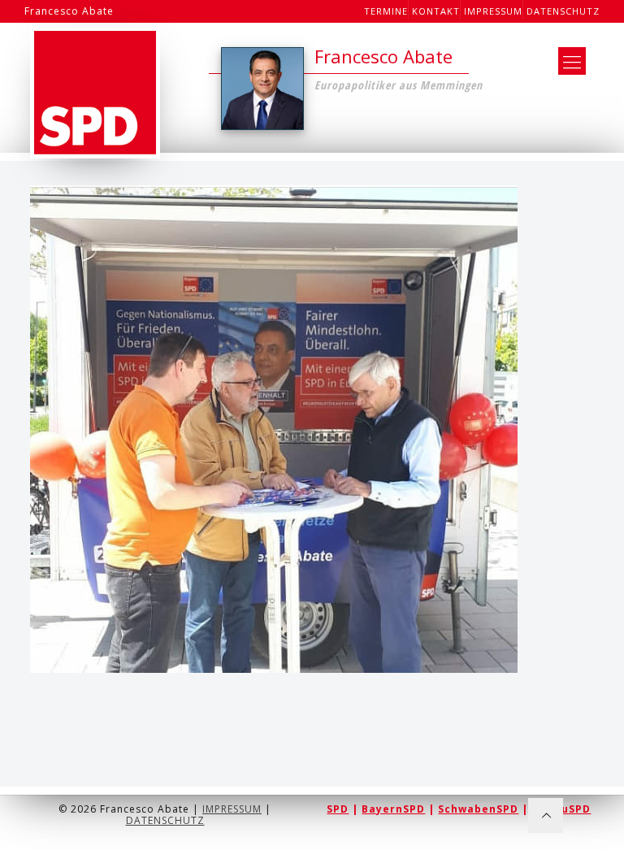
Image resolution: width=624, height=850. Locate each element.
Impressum (493, 11)
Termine (386, 11)
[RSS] (569, 833)
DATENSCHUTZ (165, 820)
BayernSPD (393, 809)
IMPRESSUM (232, 809)
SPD (338, 809)
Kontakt (436, 11)
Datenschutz (563, 11)
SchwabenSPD (478, 809)
